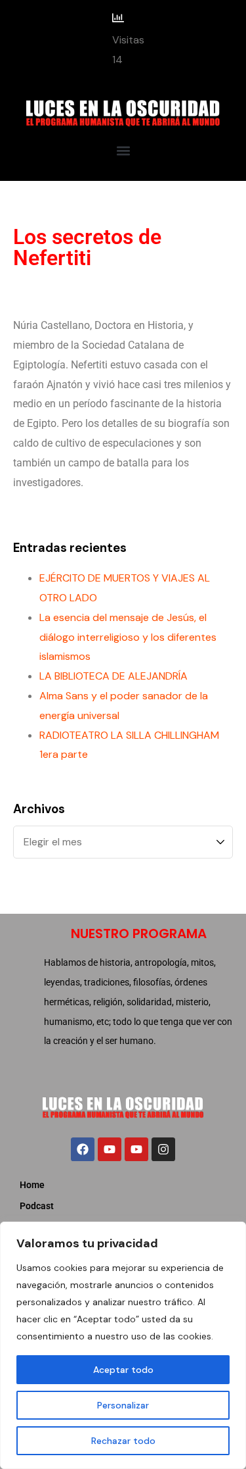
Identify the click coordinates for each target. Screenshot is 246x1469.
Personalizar (123, 1405)
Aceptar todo (123, 1370)
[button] (123, 150)
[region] (123, 1345)
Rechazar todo (123, 1441)
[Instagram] (163, 1149)
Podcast (37, 1206)
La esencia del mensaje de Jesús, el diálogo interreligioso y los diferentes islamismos (127, 637)
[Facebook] (82, 1149)
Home (32, 1185)
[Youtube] (109, 1149)
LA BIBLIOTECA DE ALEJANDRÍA (113, 676)
